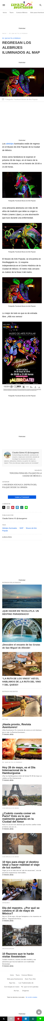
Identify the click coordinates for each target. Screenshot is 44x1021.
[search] (40, 5)
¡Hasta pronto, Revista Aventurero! (16, 726)
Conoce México (21, 12)
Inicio (5, 12)
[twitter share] (3, 507)
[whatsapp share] (21, 507)
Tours (12, 12)
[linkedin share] (17, 507)
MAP (21, 528)
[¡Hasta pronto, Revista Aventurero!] (22, 706)
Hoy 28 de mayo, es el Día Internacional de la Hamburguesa (18, 770)
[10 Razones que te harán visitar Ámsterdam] (22, 935)
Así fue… (5, 719)
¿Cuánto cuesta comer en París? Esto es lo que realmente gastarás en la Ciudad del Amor (18, 817)
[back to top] (39, 1012)
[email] (11, 1019)
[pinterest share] (12, 507)
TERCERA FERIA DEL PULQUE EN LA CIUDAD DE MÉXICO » (25, 474)
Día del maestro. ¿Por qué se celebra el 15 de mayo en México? (20, 910)
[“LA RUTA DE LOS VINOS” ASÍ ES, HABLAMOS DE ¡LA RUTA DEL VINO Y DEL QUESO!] (22, 664)
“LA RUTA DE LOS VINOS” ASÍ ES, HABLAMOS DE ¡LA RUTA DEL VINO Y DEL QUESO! (21, 681)
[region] (22, 21)
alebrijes (10, 144)
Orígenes (6, 902)
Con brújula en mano (10, 808)
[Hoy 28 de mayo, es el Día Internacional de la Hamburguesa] (22, 749)
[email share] (8, 507)
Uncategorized (8, 948)
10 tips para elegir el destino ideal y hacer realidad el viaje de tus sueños (21, 864)
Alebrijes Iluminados (9, 528)
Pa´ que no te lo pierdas (18, 33)
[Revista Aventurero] (22, 5)
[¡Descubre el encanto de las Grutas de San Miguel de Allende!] (22, 630)
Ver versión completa (31, 997)
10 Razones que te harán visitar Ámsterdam (18, 955)
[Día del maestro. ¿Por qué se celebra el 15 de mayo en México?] (22, 889)
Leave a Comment (22, 497)
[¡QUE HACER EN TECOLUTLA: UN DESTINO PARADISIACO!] (22, 596)
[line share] (26, 507)
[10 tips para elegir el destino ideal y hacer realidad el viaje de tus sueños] (22, 843)
